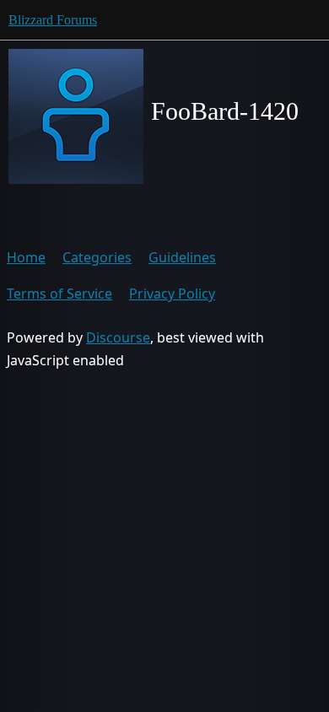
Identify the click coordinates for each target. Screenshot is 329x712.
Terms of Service (59, 293)
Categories (97, 257)
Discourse (118, 337)
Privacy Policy (172, 293)
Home (26, 257)
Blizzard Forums (52, 20)
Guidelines (182, 257)
